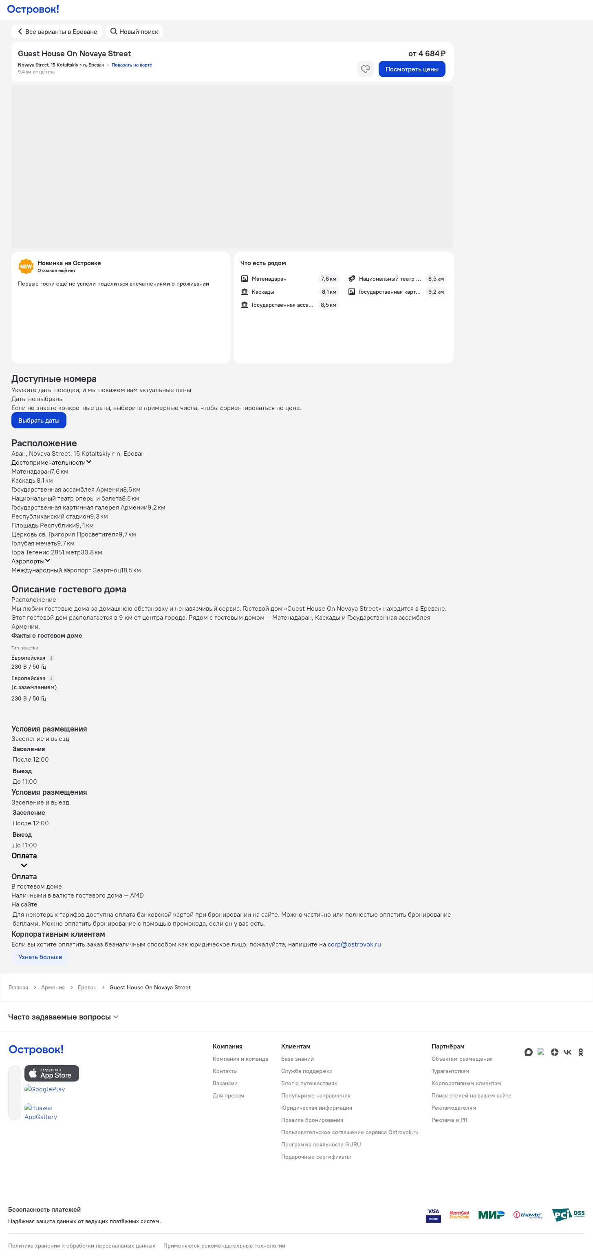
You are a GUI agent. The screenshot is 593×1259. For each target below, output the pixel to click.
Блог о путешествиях (309, 1083)
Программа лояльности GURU (321, 1144)
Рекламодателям (454, 1107)
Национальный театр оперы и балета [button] (66, 498)
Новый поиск (138, 31)
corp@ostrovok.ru (354, 944)
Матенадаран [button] (31, 471)
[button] (232, 166)
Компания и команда (240, 1058)
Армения (53, 987)
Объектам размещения (462, 1058)
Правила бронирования (312, 1120)
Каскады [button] (24, 480)
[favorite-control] (365, 69)
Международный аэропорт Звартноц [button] (66, 570)
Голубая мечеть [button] (34, 543)
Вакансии (225, 1083)
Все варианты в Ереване (61, 31)
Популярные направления (316, 1095)
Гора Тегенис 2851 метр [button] (46, 552)
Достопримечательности (48, 462)
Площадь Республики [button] (43, 525)
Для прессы (228, 1095)
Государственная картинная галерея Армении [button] (79, 507)
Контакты (225, 1071)
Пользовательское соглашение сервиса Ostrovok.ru (350, 1132)
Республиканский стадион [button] (50, 516)
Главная (18, 987)
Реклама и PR (449, 1120)
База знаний (297, 1058)
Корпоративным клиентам (466, 1083)
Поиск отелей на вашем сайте (471, 1095)
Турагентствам (451, 1071)
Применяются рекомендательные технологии (224, 1245)
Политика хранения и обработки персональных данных (81, 1245)
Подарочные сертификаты (316, 1156)
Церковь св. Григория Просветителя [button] (65, 534)
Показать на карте (132, 65)
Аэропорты (27, 561)
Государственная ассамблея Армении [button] (67, 489)
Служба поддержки (307, 1071)
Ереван (87, 987)
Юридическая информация (316, 1107)
